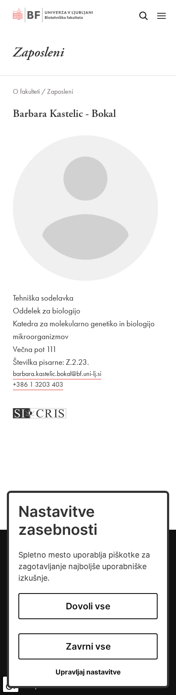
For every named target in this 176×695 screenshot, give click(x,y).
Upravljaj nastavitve (88, 672)
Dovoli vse (88, 606)
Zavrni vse (88, 646)
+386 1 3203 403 (38, 384)
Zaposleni (60, 91)
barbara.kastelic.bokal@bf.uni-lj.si (57, 373)
